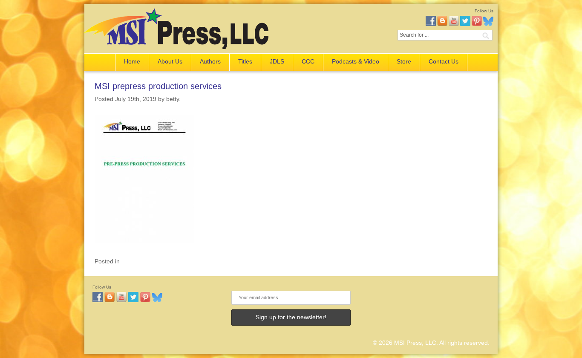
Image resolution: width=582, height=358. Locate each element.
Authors (210, 61)
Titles (245, 61)
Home (132, 61)
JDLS (277, 61)
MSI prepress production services (158, 86)
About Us (170, 61)
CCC (308, 61)
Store (404, 61)
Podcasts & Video (355, 61)
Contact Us (443, 61)
